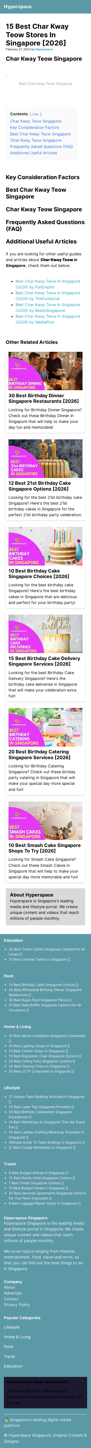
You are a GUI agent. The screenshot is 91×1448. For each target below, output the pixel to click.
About (9, 1287)
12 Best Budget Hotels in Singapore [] (38, 1188)
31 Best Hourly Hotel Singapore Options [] (42, 1178)
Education (13, 940)
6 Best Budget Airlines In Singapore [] (38, 1173)
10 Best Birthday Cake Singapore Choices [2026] (38, 573)
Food (8, 975)
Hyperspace (18, 6)
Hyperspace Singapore (30, 1435)
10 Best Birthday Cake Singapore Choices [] (43, 985)
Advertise (13, 1293)
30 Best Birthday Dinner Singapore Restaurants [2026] (43, 398)
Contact (11, 1298)
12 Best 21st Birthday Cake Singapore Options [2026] (39, 486)
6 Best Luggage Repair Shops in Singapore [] (45, 1203)
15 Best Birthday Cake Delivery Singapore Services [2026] (44, 661)
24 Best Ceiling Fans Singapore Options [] (42, 1061)
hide (36, 114)
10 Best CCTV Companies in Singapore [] (41, 1071)
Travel (10, 1163)
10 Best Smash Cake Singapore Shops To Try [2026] (44, 848)
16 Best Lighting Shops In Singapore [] (39, 1046)
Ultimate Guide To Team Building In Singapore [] (47, 1142)
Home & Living (17, 1026)
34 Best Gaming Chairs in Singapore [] (39, 1066)
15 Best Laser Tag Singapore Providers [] (41, 1107)
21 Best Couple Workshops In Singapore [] (42, 1147)
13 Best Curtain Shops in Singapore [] (38, 1051)
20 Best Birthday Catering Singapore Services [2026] (39, 754)
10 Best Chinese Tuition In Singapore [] (39, 959)
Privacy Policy (17, 1304)
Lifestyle (12, 1087)
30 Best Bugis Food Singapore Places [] (40, 1000)
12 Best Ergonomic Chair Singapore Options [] (45, 1056)
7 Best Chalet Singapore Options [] (36, 1183)
